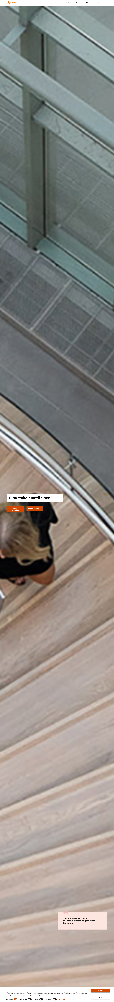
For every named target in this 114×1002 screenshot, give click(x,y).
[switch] (30, 999)
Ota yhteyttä (95, 2)
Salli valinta (100, 994)
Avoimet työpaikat (15, 509)
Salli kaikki (100, 990)
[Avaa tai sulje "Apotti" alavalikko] (53, 3)
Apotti (50, 2)
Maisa (87, 2)
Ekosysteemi (79, 2)
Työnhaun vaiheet (35, 508)
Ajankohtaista (59, 2)
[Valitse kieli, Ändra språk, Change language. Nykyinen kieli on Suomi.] (103, 3)
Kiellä (100, 997)
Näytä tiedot (62, 999)
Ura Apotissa (69, 2)
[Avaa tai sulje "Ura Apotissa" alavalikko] (74, 3)
